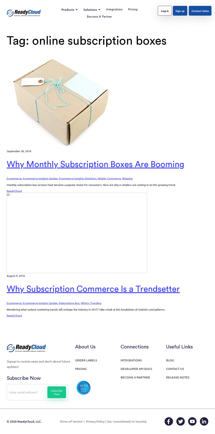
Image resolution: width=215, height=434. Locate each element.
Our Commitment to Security (126, 421)
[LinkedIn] (204, 421)
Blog (170, 360)
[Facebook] (169, 421)
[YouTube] (192, 421)
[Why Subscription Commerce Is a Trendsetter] (77, 272)
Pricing (81, 369)
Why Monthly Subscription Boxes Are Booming (95, 164)
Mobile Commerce (109, 178)
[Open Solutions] (99, 9)
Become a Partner (135, 377)
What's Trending (91, 303)
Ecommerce (14, 178)
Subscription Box (69, 303)
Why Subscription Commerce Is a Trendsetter (93, 289)
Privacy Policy (95, 421)
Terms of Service (71, 421)
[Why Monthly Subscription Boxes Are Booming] (61, 147)
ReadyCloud (14, 191)
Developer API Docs (136, 369)
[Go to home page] (24, 13)
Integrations (131, 360)
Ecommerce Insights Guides (40, 178)
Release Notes (177, 377)
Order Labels (86, 360)
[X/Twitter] (180, 421)
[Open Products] (76, 9)
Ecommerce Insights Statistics (77, 178)
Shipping (127, 178)
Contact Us (175, 369)
